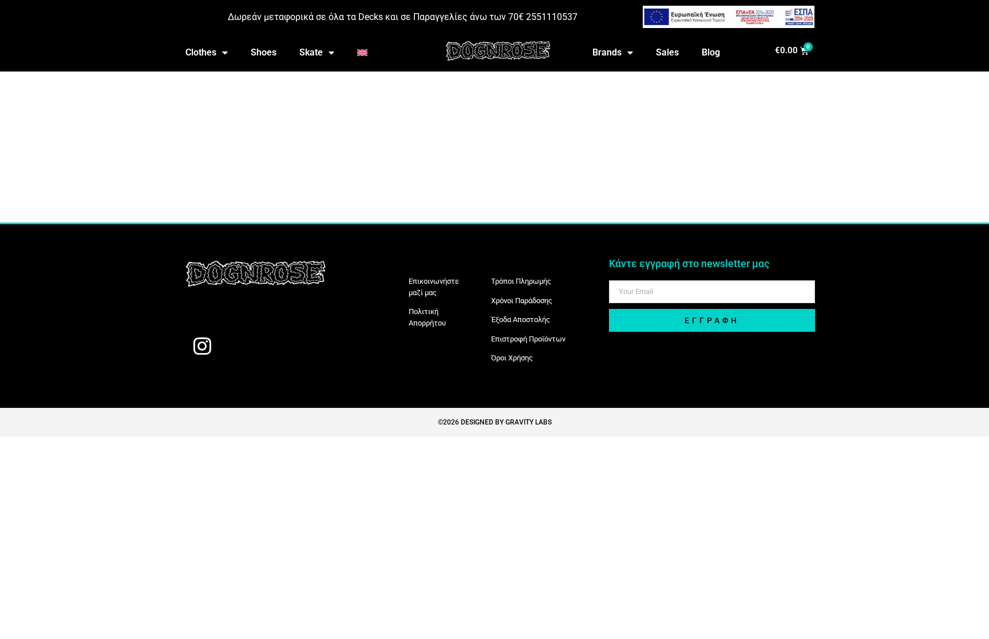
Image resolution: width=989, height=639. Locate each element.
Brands (607, 52)
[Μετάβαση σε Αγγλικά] (362, 52)
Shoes (263, 52)
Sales (667, 52)
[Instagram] (202, 345)
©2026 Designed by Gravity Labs (495, 422)
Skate (311, 52)
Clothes (200, 52)
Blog (711, 52)
